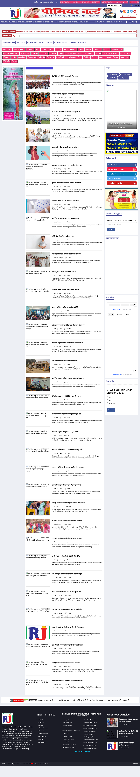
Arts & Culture (61, 57)
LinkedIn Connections (116, 174)
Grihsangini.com (67, 736)
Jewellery (22, 57)
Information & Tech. (10, 53)
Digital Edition (65, 22)
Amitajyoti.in (66, 720)
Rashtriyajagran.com (90, 734)
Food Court (124, 57)
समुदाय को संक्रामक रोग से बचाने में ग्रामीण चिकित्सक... (67, 165)
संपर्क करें (135, 764)
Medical (106, 49)
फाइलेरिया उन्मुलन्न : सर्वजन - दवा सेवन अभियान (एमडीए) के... (68, 378)
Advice (14, 61)
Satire (101, 57)
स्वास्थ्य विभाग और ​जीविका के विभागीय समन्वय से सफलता (67, 520)
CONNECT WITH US (98, 22)
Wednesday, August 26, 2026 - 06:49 (46, 2)
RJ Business (37, 22)
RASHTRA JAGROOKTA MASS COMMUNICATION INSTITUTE (79, 2)
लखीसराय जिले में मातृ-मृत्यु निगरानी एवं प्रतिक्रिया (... (66, 200)
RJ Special (13, 22)
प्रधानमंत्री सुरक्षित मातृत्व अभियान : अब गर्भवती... (65, 147)
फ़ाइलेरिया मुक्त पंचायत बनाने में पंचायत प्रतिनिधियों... (66, 218)
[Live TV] (130, 22)
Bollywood (124, 78)
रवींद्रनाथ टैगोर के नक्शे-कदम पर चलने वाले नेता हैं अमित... (67, 609)
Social (65, 49)
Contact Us (118, 22)
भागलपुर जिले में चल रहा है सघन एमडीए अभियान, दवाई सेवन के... (69, 503)
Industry (34, 53)
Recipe (115, 57)
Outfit (13, 57)
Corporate (44, 53)
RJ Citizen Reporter (50, 22)
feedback (109, 22)
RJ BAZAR (75, 22)
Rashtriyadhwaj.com (90, 731)
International (19, 49)
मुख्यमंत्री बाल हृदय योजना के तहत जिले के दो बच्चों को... (67, 485)
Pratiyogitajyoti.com (68, 747)
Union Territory (47, 49)
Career (61, 53)
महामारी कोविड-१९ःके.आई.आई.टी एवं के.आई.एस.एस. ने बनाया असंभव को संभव (45, 31)
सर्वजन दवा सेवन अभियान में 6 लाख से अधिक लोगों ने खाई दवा (68, 325)
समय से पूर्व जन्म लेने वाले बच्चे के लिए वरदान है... (64, 272)
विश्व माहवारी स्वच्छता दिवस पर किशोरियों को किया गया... (67, 254)
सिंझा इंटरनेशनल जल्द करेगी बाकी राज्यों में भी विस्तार (66, 663)
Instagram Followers (116, 169)
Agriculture (25, 53)
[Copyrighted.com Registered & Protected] (17, 700)
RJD (110, 397)
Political (73, 49)
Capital (58, 49)
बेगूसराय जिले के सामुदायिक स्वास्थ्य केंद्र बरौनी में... (65, 307)
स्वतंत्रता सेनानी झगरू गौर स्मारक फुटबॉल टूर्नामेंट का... (67, 112)
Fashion (87, 57)
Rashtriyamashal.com (90, 742)
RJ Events (21, 42)
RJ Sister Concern (61, 42)
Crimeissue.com (67, 725)
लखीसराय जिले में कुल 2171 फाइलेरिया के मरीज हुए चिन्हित (67, 449)
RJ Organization (45, 42)
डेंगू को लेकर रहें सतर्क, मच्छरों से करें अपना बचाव (80, 31)
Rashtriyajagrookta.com (91, 739)
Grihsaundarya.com (68, 739)
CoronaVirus (126, 74)
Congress (112, 403)
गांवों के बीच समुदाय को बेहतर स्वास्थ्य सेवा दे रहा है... (66, 360)
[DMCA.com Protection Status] (30, 700)
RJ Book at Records (78, 42)
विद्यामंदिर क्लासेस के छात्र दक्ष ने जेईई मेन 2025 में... (66, 289)
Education (97, 49)
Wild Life (6, 61)
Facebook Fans (113, 165)
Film (79, 57)
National (29, 49)
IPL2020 (112, 78)
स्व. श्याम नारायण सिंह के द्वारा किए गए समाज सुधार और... (67, 414)
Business (53, 53)
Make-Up (41, 57)
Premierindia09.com (90, 720)
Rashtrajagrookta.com (90, 728)
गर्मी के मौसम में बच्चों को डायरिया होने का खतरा (64, 236)
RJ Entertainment (25, 22)
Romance (50, 57)
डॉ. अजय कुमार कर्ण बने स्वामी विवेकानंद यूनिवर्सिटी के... (67, 129)
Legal (81, 49)
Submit (110, 229)
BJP (110, 400)
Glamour (72, 57)
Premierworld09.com (90, 725)
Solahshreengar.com (90, 745)
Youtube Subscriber (115, 183)
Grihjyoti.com (66, 733)
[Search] (136, 22)
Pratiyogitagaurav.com (69, 744)
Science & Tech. (117, 49)
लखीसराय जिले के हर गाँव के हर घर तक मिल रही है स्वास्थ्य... (68, 467)
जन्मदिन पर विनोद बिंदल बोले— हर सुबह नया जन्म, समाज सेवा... (68, 94)
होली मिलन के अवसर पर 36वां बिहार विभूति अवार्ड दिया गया (67, 645)
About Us (4, 22)
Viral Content (85, 22)
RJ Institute (32, 42)
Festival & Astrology (110, 53)
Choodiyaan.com (67, 722)
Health (90, 53)
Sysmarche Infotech (41, 764)
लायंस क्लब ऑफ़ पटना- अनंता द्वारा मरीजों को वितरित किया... (68, 680)
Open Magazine (129, 16)
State (37, 49)
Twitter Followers (115, 178)
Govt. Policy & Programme (76, 53)
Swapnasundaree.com (90, 748)
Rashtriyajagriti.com (90, 737)
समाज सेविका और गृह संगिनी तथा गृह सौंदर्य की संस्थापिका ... (68, 627)
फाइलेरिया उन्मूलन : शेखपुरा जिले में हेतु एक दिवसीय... (66, 432)
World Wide (7, 49)
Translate (136, 5)
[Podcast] (133, 22)
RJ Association (9, 42)
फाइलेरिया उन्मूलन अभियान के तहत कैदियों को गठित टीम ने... (68, 343)
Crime (122, 53)
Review (94, 57)
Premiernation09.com (90, 722)
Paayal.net (66, 742)
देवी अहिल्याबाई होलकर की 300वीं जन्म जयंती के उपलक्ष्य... (67, 396)
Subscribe (135, 2)
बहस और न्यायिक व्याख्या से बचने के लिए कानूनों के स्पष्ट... (67, 591)
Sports (98, 53)
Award (108, 57)
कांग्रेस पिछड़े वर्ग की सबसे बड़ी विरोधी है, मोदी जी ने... (66, 556)
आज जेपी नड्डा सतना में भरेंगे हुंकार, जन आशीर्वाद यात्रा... (67, 574)
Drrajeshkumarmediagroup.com (71, 730)
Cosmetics (32, 57)
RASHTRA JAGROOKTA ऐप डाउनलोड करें (115, 2)
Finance (88, 49)
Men (128, 53)
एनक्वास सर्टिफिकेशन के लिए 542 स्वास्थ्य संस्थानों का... (67, 183)
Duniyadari (134, 36)
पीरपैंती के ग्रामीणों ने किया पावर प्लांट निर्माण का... (65, 76)
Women (6, 57)
